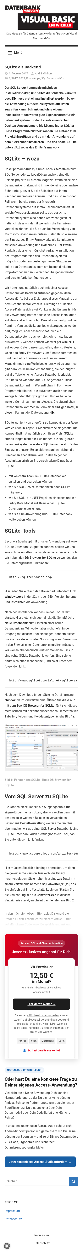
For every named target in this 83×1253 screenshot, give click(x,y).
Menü (18, 52)
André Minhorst (44, 73)
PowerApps (33, 78)
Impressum (12, 1211)
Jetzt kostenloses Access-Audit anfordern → (40, 1162)
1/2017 (13, 78)
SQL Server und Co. (52, 78)
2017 (22, 78)
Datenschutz (13, 1219)
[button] (7, 1246)
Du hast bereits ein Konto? (44, 1050)
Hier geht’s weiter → (42, 1004)
